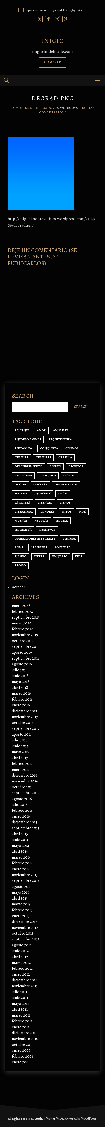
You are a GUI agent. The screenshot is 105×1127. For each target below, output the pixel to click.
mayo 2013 (20, 892)
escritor (76, 466)
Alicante (22, 430)
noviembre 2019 (25, 635)
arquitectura (60, 439)
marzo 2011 (21, 1015)
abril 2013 (20, 898)
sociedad (63, 547)
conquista (49, 448)
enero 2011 (20, 1027)
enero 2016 (21, 816)
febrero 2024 (22, 611)
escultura (23, 475)
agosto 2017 (22, 734)
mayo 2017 (20, 752)
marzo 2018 (21, 693)
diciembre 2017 (24, 711)
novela (62, 520)
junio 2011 (20, 997)
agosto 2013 (21, 886)
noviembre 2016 (25, 781)
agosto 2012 (22, 945)
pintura (69, 538)
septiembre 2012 (26, 939)
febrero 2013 (22, 910)
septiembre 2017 (25, 728)
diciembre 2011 (24, 980)
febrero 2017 (22, 763)
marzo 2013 (21, 904)
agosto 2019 (22, 652)
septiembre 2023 (26, 617)
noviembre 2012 (25, 927)
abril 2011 (20, 1009)
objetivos (47, 529)
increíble (42, 493)
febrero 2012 (22, 968)
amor (41, 430)
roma (19, 547)
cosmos (72, 448)
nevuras (41, 520)
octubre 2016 (22, 787)
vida (78, 556)
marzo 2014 (21, 857)
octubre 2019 (22, 640)
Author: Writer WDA (49, 1118)
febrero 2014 (22, 863)
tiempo (21, 556)
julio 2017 (19, 740)
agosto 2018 (22, 664)
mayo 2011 (20, 1003)
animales (61, 430)
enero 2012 (21, 974)
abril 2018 (20, 687)
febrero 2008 (22, 1056)
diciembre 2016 (24, 775)
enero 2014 (21, 869)
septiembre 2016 (26, 793)
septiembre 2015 (25, 828)
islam (62, 493)
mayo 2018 (20, 681)
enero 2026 (21, 605)
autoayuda (24, 448)
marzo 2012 (21, 962)
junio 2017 (20, 746)
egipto (55, 466)
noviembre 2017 (25, 717)
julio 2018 (20, 670)
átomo (20, 565)
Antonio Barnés (28, 439)
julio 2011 (19, 992)
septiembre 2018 (26, 658)
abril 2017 (20, 758)
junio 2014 (20, 839)
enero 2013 (20, 916)
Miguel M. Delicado (34, 108)
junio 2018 (20, 676)
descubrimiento (28, 466)
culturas (43, 457)
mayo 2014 (20, 845)
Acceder (18, 587)
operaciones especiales (35, 538)
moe (82, 511)
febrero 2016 (22, 810)
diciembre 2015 (24, 822)
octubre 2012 (22, 933)
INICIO (52, 41)
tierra (39, 556)
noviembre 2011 (25, 986)
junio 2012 (20, 951)
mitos (67, 511)
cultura (21, 457)
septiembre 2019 (26, 646)
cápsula (65, 457)
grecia (20, 484)
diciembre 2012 (24, 921)
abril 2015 (20, 834)
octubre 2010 (23, 1044)
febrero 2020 (22, 629)
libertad (45, 502)
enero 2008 (21, 1062)
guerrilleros (66, 484)
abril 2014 (20, 851)
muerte (21, 520)
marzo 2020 (22, 623)
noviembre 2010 (25, 1038)
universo (60, 556)
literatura (24, 511)
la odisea (22, 502)
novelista (23, 529)
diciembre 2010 (25, 1033)
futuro (69, 475)
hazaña (21, 493)
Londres (47, 511)
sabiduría (39, 547)
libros (65, 502)
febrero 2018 (22, 699)
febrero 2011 (22, 1021)
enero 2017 (21, 769)
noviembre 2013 (25, 875)
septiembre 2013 (25, 880)
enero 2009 (21, 1050)
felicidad (47, 475)
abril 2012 (20, 956)
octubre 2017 (22, 722)
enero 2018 (21, 705)
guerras (40, 484)
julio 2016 (20, 804)
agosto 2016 (22, 798)
